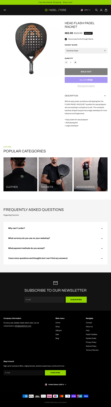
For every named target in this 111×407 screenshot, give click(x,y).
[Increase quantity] (75, 62)
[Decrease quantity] (66, 62)
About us (89, 326)
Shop (58, 326)
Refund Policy (91, 346)
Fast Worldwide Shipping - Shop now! (56, 2)
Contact (89, 323)
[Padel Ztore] (55, 10)
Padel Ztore (53, 402)
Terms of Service (92, 350)
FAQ (87, 330)
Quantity (69, 58)
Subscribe (76, 300)
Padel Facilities (91, 334)
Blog (57, 338)
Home (58, 323)
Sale (57, 334)
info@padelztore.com (23, 326)
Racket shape (71, 45)
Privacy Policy (91, 342)
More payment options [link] (86, 86)
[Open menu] (4, 10)
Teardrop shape (72, 51)
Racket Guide (91, 338)
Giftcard (59, 330)
